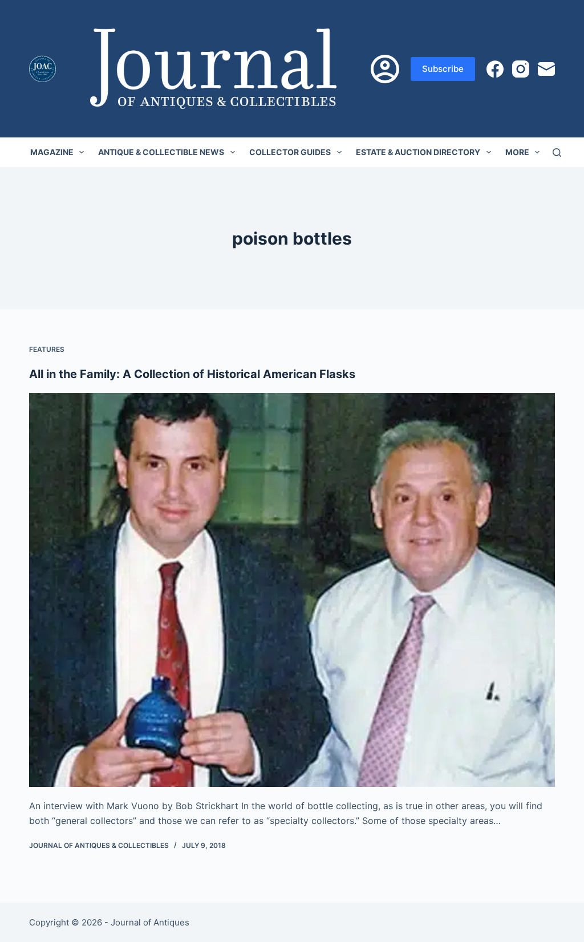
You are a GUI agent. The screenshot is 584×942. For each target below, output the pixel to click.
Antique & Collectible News (161, 152)
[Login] (385, 69)
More (517, 152)
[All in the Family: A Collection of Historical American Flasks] (292, 590)
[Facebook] (495, 69)
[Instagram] (520, 69)
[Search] (557, 152)
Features (46, 349)
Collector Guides (290, 152)
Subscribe (443, 68)
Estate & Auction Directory (418, 152)
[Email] (546, 69)
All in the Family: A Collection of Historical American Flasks (192, 374)
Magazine (52, 152)
